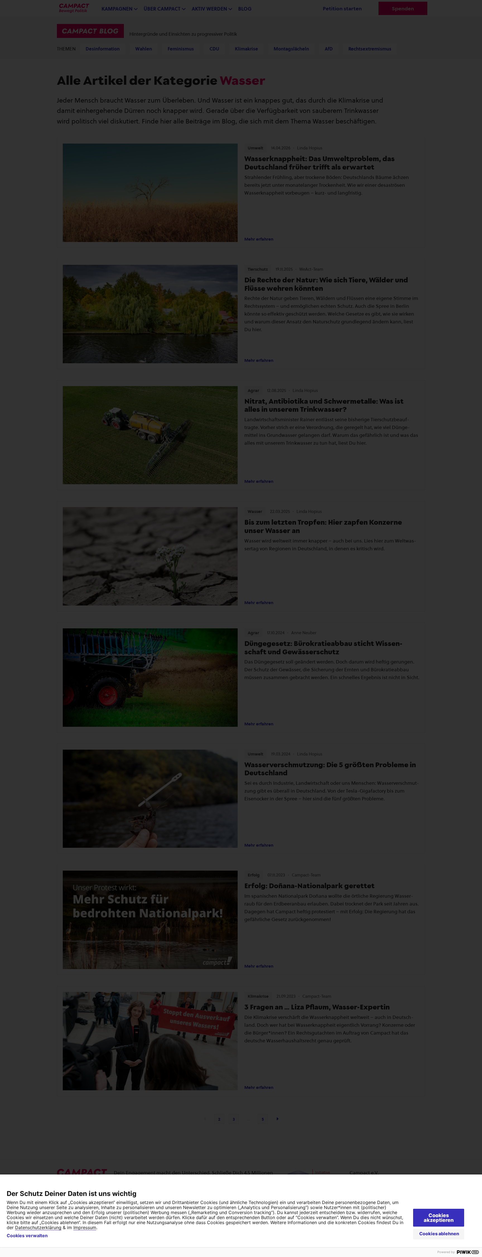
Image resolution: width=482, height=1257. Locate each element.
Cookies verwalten (27, 1235)
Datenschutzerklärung (38, 1227)
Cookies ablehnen (439, 1233)
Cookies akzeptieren (439, 1217)
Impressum (84, 1227)
